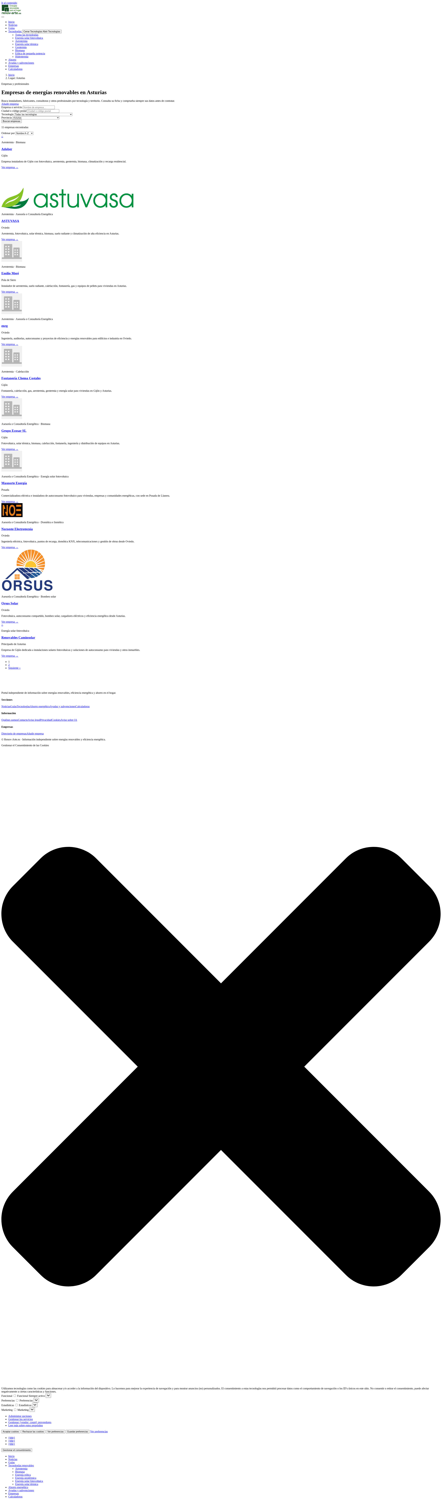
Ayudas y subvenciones (62, 706)
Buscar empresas (11, 121)
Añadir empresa (35, 733)
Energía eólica (23, 1474)
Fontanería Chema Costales (21, 378)
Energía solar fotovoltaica (29, 1481)
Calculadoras (82, 706)
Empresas (13, 1493)
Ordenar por (8, 133)
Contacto (23, 719)
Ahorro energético (40, 706)
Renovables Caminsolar (18, 637)
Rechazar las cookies (33, 1431)
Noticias (5, 706)
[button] (221, 1067)
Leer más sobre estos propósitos (25, 1425)
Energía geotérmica (25, 1477)
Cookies (56, 719)
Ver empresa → (9, 167)
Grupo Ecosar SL (13, 430)
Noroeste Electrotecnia (17, 529)
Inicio (11, 74)
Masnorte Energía (14, 483)
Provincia (6, 117)
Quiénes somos (9, 719)
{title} (11, 1437)
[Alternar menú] (2, 16)
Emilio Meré (10, 273)
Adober (6, 149)
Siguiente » (14, 667)
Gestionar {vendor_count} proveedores (29, 1422)
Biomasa (20, 1471)
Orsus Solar (9, 603)
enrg (4, 326)
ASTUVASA (10, 221)
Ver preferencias (55, 1431)
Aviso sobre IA (69, 719)
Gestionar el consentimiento (17, 1450)
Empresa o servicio (11, 107)
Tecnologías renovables (21, 1465)
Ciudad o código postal (14, 110)
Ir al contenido (9, 2)
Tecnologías (23, 706)
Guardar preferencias (77, 1431)
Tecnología (7, 114)
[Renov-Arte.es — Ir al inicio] (221, 9)
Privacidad (46, 719)
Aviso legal (34, 719)
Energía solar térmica (26, 1484)
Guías (13, 706)
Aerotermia (21, 1468)
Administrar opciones (20, 1416)
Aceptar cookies (11, 1431)
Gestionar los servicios (20, 1419)
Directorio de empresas (13, 733)
